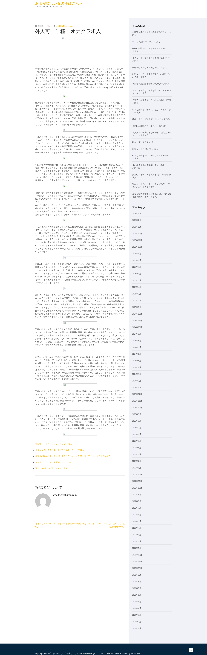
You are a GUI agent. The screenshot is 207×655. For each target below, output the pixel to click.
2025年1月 (136, 307)
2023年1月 (136, 467)
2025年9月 (136, 253)
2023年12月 (137, 394)
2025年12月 (137, 233)
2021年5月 (136, 601)
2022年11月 (137, 481)
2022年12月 (137, 474)
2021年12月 (137, 554)
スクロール (191, 650)
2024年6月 (136, 354)
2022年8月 (136, 501)
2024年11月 (137, 320)
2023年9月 (136, 414)
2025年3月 (136, 293)
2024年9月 (136, 334)
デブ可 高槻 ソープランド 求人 (146, 41)
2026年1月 (136, 227)
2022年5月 (136, 521)
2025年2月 (136, 300)
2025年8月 (136, 260)
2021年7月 (136, 588)
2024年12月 (137, 314)
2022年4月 (136, 528)
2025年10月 (137, 247)
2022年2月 (136, 541)
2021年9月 (136, 574)
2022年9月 (136, 494)
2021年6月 (136, 595)
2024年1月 (136, 387)
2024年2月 (136, 380)
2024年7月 (136, 347)
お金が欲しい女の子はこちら (59, 3)
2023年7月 (136, 427)
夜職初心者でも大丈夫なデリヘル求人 (149, 67)
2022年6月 (136, 514)
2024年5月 (136, 360)
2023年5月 (136, 441)
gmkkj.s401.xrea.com (64, 26)
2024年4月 (136, 367)
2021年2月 (136, 621)
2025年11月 (137, 240)
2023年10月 (137, 407)
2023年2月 (136, 461)
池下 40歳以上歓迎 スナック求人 (51, 468)
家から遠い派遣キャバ (142, 142)
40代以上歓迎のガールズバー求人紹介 (149, 126)
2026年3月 (136, 213)
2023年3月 (136, 454)
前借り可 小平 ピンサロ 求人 (145, 148)
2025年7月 (136, 267)
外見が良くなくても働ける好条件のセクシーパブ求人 (59, 450)
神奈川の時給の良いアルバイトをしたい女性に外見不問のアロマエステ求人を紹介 (73, 456)
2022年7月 (136, 508)
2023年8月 (136, 421)
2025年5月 (136, 280)
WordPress (135, 653)
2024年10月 (137, 327)
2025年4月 (136, 287)
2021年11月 (137, 561)
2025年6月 (136, 273)
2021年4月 (136, 608)
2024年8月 (136, 340)
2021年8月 (136, 581)
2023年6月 (136, 434)
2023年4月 (136, 447)
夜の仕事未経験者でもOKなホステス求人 (150, 83)
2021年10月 (137, 568)
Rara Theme (114, 653)
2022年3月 (136, 534)
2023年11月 (137, 401)
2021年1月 (136, 628)
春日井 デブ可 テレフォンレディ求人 (53, 444)
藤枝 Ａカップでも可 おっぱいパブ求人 (151, 119)
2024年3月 (136, 374)
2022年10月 (137, 487)
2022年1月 (136, 548)
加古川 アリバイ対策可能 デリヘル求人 (54, 462)
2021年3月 (136, 615)
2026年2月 (136, 220)
